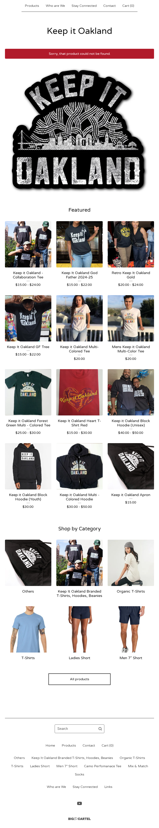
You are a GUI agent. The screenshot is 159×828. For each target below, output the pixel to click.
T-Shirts (17, 766)
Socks (79, 774)
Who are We (55, 6)
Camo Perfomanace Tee (102, 766)
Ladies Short (40, 766)
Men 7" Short (66, 766)
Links (108, 787)
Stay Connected (84, 6)
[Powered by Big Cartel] (79, 819)
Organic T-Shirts (132, 758)
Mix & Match (138, 766)
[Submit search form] (100, 728)
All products (79, 679)
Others (19, 758)
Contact (109, 6)
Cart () (128, 6)
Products (32, 6)
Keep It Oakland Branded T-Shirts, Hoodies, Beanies (72, 758)
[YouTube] (79, 803)
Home (50, 745)
